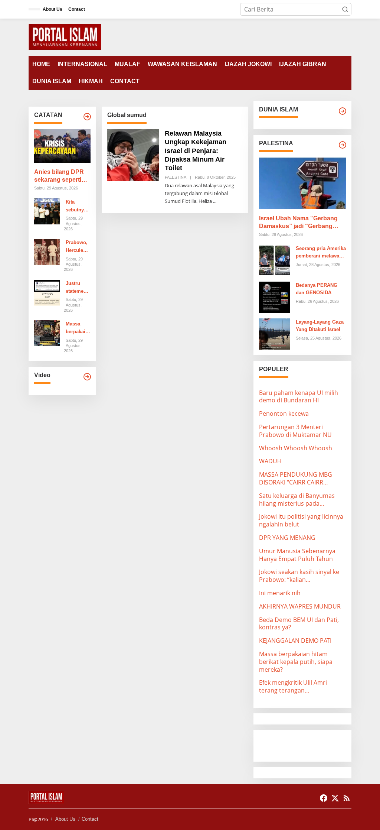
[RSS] (346, 798)
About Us (65, 819)
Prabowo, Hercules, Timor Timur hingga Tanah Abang (77, 247)
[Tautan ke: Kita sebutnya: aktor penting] (47, 211)
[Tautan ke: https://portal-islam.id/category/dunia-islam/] (342, 111)
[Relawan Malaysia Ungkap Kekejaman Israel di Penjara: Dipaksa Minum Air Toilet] (214, 201)
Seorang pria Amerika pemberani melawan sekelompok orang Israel (321, 253)
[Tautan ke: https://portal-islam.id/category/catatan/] (87, 116)
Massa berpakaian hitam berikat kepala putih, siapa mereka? (77, 328)
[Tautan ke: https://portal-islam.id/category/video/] (87, 376)
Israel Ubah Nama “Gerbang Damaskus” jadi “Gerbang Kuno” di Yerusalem (298, 222)
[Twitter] (335, 798)
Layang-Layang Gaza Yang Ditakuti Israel (320, 326)
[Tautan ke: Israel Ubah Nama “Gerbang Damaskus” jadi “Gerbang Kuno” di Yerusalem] (302, 183)
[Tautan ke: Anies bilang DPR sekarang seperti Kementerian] (62, 146)
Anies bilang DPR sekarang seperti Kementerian (59, 176)
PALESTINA (175, 177)
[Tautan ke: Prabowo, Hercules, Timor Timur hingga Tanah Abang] (47, 251)
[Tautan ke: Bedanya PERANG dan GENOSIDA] (274, 296)
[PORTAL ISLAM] (65, 36)
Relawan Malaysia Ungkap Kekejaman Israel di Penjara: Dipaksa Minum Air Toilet (195, 151)
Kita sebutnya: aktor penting (77, 206)
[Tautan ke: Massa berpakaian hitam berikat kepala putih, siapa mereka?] (47, 333)
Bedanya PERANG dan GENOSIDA (316, 289)
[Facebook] (323, 798)
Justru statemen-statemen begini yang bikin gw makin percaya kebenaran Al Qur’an (78, 288)
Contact (90, 819)
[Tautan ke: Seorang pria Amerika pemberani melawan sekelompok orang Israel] (274, 260)
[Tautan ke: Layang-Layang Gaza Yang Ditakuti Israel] (274, 333)
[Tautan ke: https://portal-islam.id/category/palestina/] (342, 144)
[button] (345, 9)
